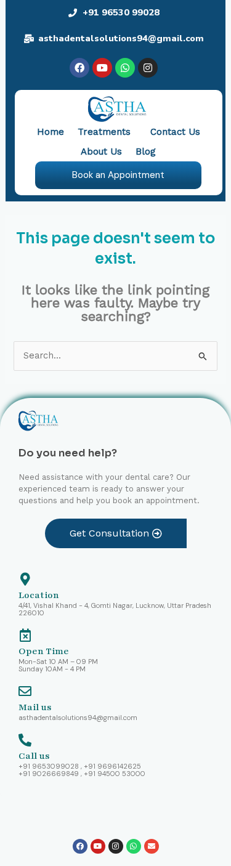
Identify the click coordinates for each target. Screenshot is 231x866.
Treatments (104, 131)
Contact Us (175, 131)
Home (50, 131)
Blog (146, 151)
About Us (101, 151)
